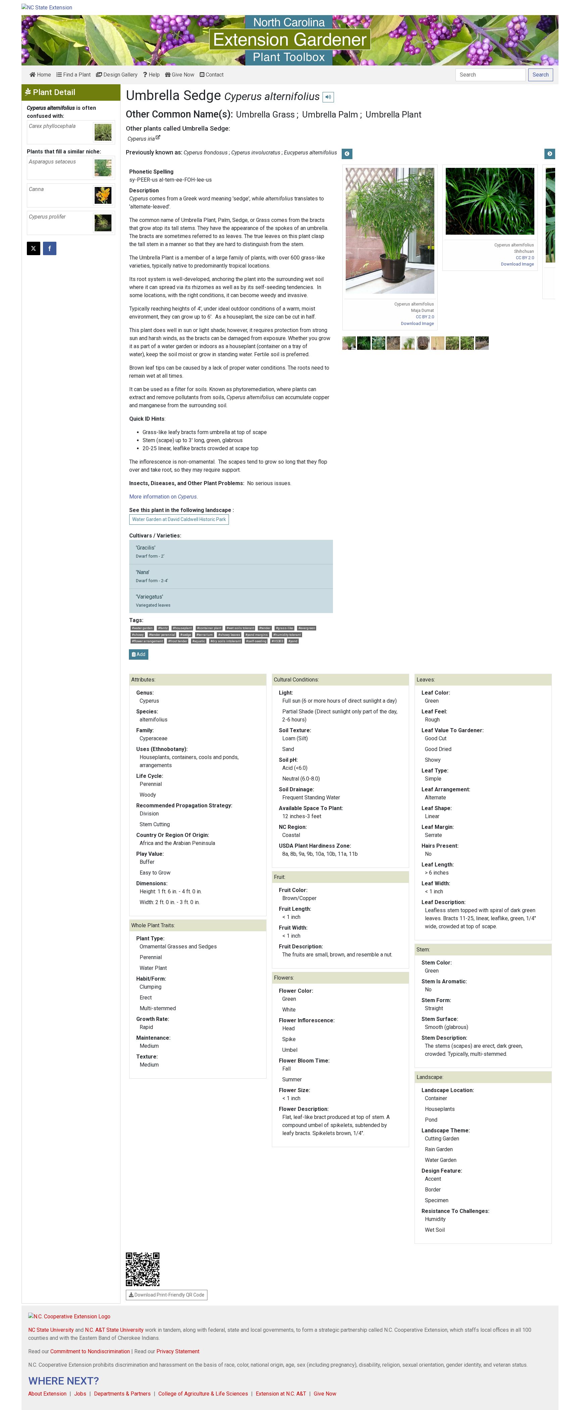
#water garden (142, 628)
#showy (138, 635)
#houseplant (182, 628)
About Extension (47, 1394)
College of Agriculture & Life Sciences (203, 1394)
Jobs (80, 1394)
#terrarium (204, 635)
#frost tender (177, 641)
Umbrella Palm (330, 114)
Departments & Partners (122, 1394)
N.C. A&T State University (114, 1330)
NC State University (51, 1330)
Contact (214, 75)
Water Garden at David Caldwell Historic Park (179, 519)
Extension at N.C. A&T (281, 1394)
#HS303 (277, 641)
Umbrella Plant (394, 114)
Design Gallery (120, 75)
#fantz (163, 628)
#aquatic (198, 641)
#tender (265, 628)
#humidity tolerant (287, 635)
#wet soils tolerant (240, 628)
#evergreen (306, 628)
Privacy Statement (177, 1351)
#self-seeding (256, 641)
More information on (163, 496)
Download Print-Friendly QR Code (169, 1295)
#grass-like (284, 628)
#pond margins (256, 635)
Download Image (417, 323)
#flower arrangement (147, 641)
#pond (292, 641)
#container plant (209, 628)
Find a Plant (76, 75)
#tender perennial (162, 635)
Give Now (182, 75)
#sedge (185, 635)
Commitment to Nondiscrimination (90, 1351)
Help (153, 75)
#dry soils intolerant (225, 641)
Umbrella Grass (265, 114)
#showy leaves (229, 635)
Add (140, 654)
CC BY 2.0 (425, 316)
